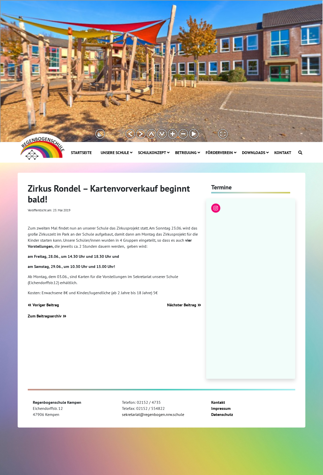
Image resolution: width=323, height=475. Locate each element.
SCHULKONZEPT (152, 152)
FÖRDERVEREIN (219, 152)
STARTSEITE (81, 152)
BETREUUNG (186, 152)
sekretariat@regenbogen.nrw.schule (153, 414)
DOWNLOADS (253, 152)
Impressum (221, 408)
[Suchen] (300, 152)
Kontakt (218, 402)
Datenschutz (222, 414)
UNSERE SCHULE (115, 152)
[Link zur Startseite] (42, 146)
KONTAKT (282, 152)
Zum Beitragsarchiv (45, 315)
